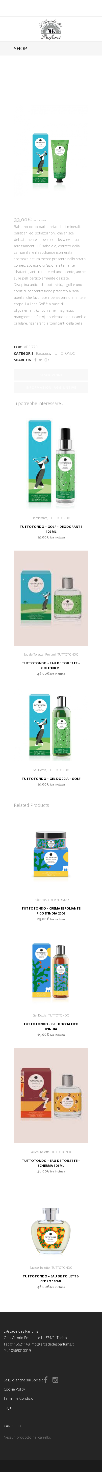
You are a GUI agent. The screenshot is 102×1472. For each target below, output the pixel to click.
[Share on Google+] (47, 359)
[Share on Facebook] (35, 359)
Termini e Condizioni (20, 1398)
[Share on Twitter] (40, 359)
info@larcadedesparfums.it (52, 1344)
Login (8, 1407)
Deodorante (40, 518)
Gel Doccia (40, 770)
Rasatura (43, 353)
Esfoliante (39, 900)
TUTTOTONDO (64, 353)
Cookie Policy (14, 1389)
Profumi (50, 654)
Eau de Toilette (34, 654)
